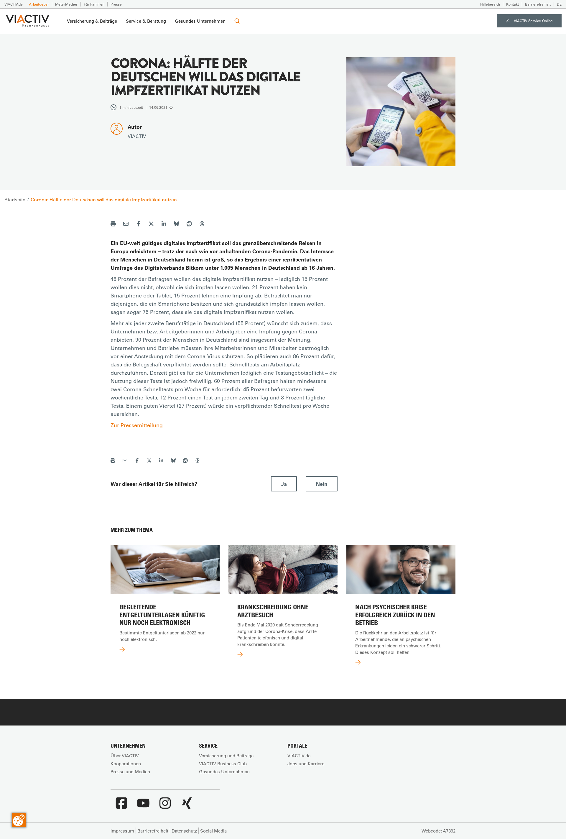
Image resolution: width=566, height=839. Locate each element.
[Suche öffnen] (237, 21)
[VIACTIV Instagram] (165, 806)
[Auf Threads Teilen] (202, 224)
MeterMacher (66, 4)
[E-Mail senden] (126, 224)
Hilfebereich (490, 4)
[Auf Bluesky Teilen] (176, 224)
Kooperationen (126, 763)
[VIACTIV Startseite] (27, 21)
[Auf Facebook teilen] (138, 224)
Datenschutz (184, 831)
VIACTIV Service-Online (533, 20)
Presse (116, 4)
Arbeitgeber (39, 4)
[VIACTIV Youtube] (143, 806)
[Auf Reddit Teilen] (189, 224)
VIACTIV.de (13, 4)
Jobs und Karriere (305, 763)
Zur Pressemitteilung (137, 425)
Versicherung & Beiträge (92, 21)
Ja (284, 483)
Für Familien (94, 4)
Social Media (213, 831)
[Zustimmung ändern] (19, 820)
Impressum (122, 831)
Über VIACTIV (125, 756)
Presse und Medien (130, 771)
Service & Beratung (146, 21)
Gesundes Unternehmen (200, 21)
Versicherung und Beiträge (226, 756)
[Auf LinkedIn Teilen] (164, 224)
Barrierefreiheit (538, 4)
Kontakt (512, 4)
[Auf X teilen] (151, 224)
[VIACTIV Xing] (186, 806)
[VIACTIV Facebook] (121, 806)
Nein (322, 483)
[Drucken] (113, 224)
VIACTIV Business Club (223, 763)
